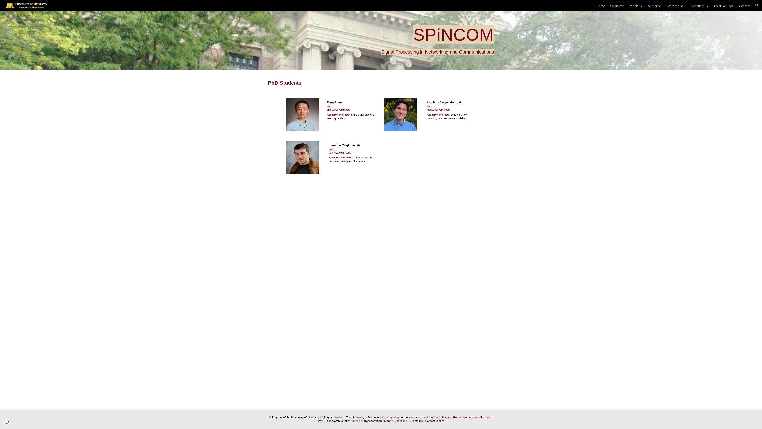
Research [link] (672, 6)
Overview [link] (617, 6)
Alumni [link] (652, 6)
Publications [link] (696, 6)
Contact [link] (744, 6)
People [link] (634, 6)
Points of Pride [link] (724, 6)
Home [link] (600, 6)
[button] (757, 5)
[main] (381, 40)
